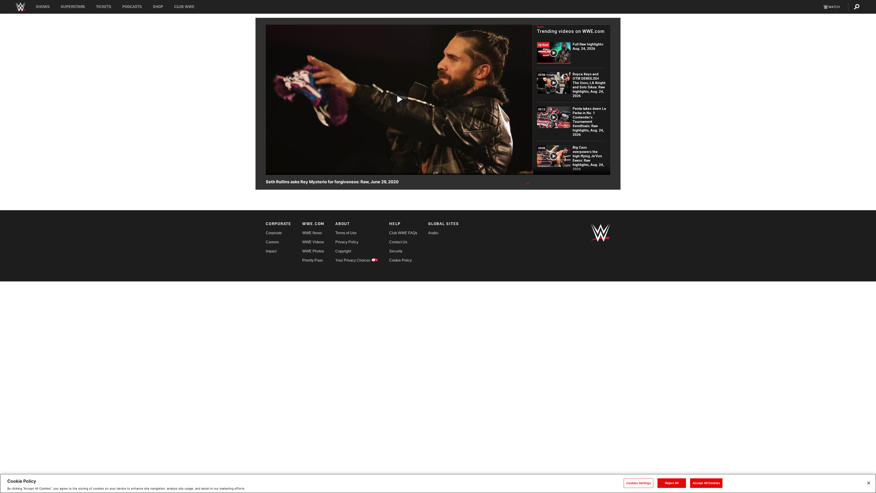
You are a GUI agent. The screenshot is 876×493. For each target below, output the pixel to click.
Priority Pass (312, 260)
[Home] (20, 7)
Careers (272, 242)
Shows (43, 7)
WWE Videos (313, 242)
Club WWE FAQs (403, 233)
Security (395, 251)
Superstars (73, 7)
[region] (438, 483)
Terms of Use (346, 233)
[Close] (869, 483)
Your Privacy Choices (352, 260)
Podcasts (132, 7)
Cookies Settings (638, 483)
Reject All (671, 483)
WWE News (312, 233)
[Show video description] (528, 182)
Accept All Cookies (706, 483)
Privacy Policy (346, 242)
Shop (158, 7)
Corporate (274, 233)
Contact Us (398, 242)
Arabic (433, 233)
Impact (271, 251)
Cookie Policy (400, 260)
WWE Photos (313, 251)
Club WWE (184, 7)
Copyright (343, 251)
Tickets (103, 7)
